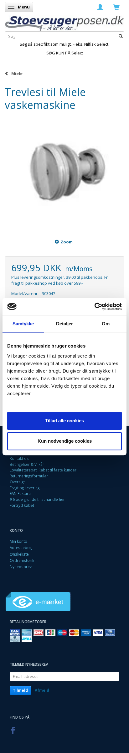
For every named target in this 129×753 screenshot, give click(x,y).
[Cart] (116, 7)
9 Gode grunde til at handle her (37, 499)
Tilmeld (20, 690)
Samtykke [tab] (23, 323)
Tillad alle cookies (64, 420)
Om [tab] (106, 323)
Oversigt (17, 481)
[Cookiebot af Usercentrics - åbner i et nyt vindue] (94, 307)
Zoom (66, 242)
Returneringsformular (29, 475)
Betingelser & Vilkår (27, 464)
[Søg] (121, 36)
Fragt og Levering (24, 487)
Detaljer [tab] (64, 323)
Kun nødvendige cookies (65, 441)
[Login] (100, 7)
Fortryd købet (22, 505)
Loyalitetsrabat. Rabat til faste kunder (43, 469)
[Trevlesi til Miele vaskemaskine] (64, 171)
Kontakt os (19, 458)
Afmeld (42, 690)
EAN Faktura (20, 493)
